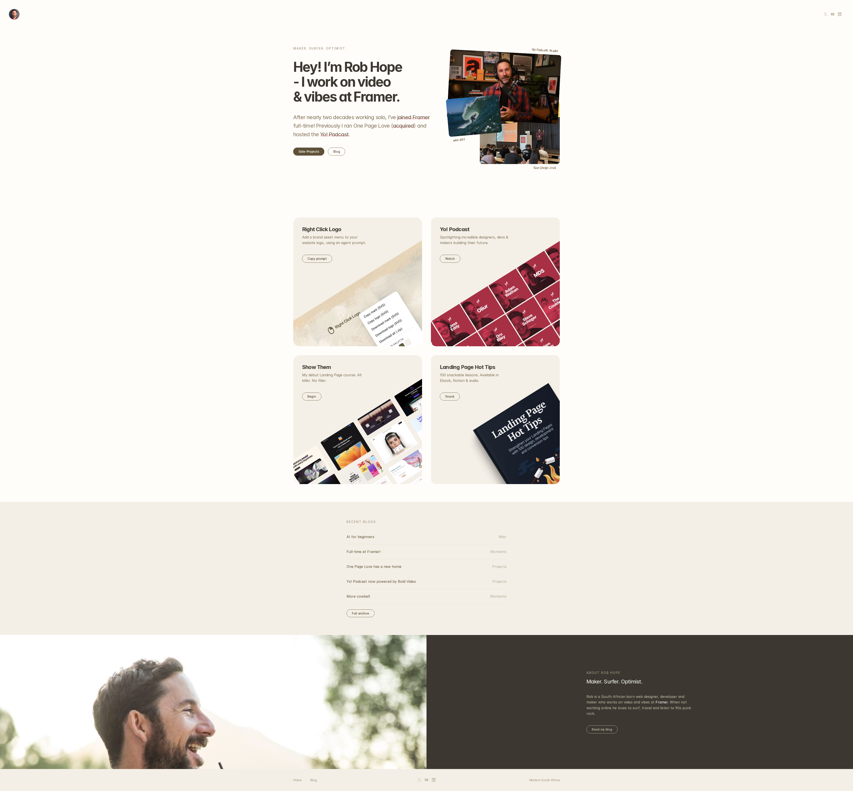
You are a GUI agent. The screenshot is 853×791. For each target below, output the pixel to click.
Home (297, 780)
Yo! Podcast (334, 134)
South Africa (550, 780)
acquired (403, 125)
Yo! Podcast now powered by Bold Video (381, 581)
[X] (825, 14)
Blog (313, 780)
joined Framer (413, 117)
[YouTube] (832, 14)
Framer (662, 702)
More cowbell (358, 596)
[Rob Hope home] (14, 14)
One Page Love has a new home (374, 566)
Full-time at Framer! (364, 551)
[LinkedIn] (839, 14)
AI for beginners (360, 537)
